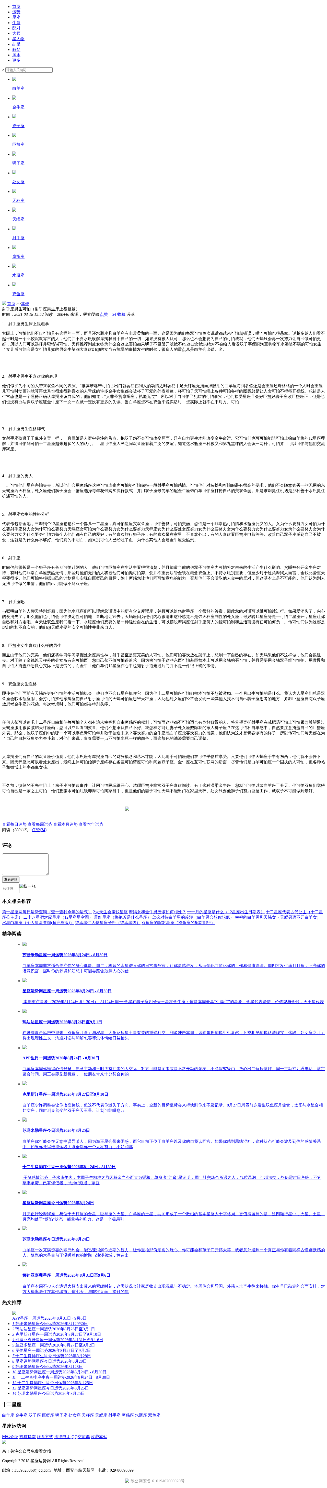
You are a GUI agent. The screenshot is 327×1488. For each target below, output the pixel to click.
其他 (25, 303)
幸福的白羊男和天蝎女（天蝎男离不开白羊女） (278, 917)
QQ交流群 (81, 1437)
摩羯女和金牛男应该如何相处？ (157, 912)
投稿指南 (27, 1437)
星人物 (18, 39)
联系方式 (45, 1437)
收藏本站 (99, 1437)
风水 (16, 55)
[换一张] (27, 888)
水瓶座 (141, 1415)
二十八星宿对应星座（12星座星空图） (58, 917)
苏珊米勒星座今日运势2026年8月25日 (48, 1393)
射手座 (114, 1415)
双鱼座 (154, 1415)
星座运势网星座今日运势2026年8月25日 (50, 1388)
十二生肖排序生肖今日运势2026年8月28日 (51, 1356)
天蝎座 (101, 1415)
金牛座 (21, 1415)
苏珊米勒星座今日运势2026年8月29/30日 (50, 1323)
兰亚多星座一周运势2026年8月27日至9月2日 (53, 1345)
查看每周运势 (40, 824)
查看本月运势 (65, 824)
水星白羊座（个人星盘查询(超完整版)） (38, 922)
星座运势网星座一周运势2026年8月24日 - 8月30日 (59, 1372)
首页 (16, 6)
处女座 (74, 1415)
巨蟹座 (48, 1415)
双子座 (35, 1415)
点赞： (108, 314)
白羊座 (8, 1415)
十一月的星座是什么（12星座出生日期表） (226, 912)
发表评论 (10, 879)
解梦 (16, 49)
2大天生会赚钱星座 (110, 912)
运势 (16, 12)
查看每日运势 (14, 824)
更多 (16, 60)
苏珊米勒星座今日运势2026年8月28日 (47, 1366)
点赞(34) (39, 830)
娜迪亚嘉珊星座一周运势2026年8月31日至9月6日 (57, 1340)
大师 (16, 33)
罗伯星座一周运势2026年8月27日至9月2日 (51, 1350)
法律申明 (62, 1437)
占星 (16, 44)
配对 (16, 28)
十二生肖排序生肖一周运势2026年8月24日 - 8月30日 (61, 1377)
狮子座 (61, 1415)
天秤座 (88, 1415)
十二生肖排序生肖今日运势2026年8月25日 (52, 1383)
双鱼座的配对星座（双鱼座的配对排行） (178, 922)
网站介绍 (10, 1437)
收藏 (121, 314)
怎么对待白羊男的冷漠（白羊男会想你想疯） (193, 917)
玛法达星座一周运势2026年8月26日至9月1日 (53, 1329)
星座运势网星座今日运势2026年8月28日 (49, 1361)
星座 (16, 17)
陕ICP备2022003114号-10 (108, 1461)
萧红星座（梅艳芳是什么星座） (122, 917)
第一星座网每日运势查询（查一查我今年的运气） (47, 912)
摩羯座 (128, 1415)
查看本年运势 (91, 824)
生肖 (16, 22)
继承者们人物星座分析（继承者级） (108, 922)
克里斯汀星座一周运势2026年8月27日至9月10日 (56, 1334)
